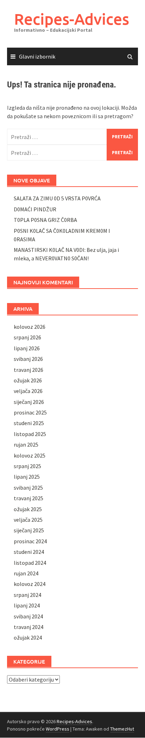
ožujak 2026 (28, 380)
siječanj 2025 (29, 530)
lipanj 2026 (27, 348)
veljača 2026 (28, 390)
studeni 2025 (29, 423)
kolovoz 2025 (29, 455)
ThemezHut (122, 729)
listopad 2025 (30, 433)
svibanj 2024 (28, 616)
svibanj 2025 (28, 487)
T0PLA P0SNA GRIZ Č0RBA (45, 219)
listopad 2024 (30, 562)
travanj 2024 (28, 626)
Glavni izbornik (37, 56)
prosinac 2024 (30, 541)
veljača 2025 (28, 519)
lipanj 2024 (27, 605)
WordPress (57, 729)
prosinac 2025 (30, 412)
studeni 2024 (29, 551)
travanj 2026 (28, 369)
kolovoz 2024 (29, 583)
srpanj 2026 (27, 337)
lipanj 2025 (27, 476)
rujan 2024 (26, 573)
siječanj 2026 (29, 401)
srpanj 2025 (27, 466)
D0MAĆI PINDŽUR (35, 209)
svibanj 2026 (28, 358)
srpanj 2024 (27, 594)
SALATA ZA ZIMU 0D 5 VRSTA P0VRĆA (57, 198)
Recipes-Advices (71, 19)
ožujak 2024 (28, 637)
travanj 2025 (28, 498)
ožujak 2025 (28, 509)
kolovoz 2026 (29, 326)
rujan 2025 (26, 444)
